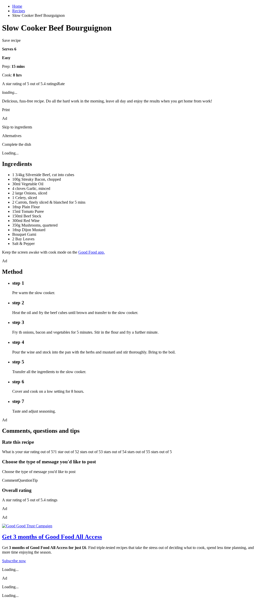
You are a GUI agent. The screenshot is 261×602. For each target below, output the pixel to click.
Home (17, 6)
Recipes (18, 11)
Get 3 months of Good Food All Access (52, 536)
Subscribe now (14, 561)
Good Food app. (91, 252)
